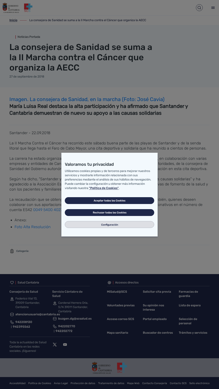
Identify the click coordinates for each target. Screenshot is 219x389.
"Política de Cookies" (104, 188)
